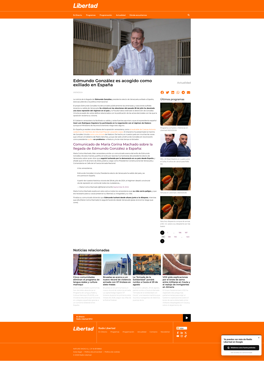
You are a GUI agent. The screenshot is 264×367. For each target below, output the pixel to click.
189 (169, 237)
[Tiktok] (185, 336)
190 (175, 237)
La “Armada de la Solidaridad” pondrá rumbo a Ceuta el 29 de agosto (145, 281)
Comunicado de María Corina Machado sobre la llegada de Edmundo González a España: (113, 146)
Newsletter (165, 332)
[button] (188, 15)
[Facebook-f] (178, 333)
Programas (91, 15)
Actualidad (121, 15)
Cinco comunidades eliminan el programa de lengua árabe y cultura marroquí (86, 281)
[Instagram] (181, 336)
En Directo (77, 15)
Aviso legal (77, 352)
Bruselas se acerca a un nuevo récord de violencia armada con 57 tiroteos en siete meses (117, 281)
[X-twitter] (185, 333)
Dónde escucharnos (138, 15)
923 (187, 237)
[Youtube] (178, 336)
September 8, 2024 (121, 187)
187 (186, 233)
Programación (106, 15)
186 (180, 233)
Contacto (153, 332)
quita (90, 139)
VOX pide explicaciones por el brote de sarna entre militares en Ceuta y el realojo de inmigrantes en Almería (176, 282)
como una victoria (97, 134)
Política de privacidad (93, 352)
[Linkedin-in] (181, 333)
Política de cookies (112, 352)
